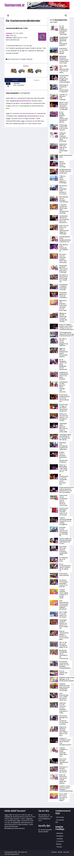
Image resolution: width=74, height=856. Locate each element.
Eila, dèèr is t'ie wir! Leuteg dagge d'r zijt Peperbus (63, 342)
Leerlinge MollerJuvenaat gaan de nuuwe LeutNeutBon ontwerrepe (64, 687)
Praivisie (54, 852)
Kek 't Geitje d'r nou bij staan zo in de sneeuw (63, 614)
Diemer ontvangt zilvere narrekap (62, 164)
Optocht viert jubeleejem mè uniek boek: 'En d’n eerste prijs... (63, 511)
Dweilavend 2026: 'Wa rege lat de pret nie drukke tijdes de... (63, 148)
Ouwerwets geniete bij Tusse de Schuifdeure (63, 295)
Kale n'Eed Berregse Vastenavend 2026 (63, 761)
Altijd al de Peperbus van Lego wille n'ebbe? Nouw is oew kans (63, 731)
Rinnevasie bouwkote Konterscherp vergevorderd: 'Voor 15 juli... (64, 60)
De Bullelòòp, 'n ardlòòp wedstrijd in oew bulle (63, 287)
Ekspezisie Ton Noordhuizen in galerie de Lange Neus (63, 446)
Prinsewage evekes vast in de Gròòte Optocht (63, 127)
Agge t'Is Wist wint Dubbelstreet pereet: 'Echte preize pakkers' (63, 352)
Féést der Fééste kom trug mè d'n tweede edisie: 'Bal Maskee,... (63, 779)
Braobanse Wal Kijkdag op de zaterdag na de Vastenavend (63, 654)
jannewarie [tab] (15, 80)
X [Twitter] (59, 841)
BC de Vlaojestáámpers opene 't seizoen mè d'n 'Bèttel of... (65, 567)
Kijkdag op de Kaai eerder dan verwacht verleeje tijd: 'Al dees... (63, 317)
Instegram (59, 836)
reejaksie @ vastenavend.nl (15, 828)
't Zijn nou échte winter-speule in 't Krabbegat (63, 179)
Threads (59, 847)
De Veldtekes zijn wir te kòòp (63, 559)
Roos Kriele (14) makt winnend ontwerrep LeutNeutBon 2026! (63, 551)
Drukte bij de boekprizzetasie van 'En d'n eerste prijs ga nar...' (64, 398)
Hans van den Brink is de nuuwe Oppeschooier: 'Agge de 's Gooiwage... (64, 230)
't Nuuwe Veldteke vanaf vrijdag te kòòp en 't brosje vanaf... (63, 594)
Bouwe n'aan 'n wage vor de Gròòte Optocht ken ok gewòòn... (63, 408)
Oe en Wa (66, 852)
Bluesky (58, 844)
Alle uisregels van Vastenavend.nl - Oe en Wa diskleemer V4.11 (45, 818)
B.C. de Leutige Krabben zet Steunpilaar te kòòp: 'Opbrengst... (63, 30)
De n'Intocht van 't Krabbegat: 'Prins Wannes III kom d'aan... (63, 190)
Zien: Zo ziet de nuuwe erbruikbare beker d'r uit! (63, 645)
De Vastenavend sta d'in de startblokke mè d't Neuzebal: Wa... (63, 479)
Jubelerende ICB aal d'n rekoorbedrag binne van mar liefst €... (64, 219)
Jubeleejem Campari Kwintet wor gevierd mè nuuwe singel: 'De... (63, 624)
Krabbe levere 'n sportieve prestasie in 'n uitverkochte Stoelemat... (63, 457)
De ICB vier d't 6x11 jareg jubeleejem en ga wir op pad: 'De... (63, 583)
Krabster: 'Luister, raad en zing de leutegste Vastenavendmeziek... (66, 788)
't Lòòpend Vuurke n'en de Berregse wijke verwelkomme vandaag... (64, 209)
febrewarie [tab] (36, 80)
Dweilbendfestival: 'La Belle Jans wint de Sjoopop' (65, 171)
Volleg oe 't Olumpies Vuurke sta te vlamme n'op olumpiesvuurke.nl (65, 741)
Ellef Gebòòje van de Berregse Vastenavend (63, 199)
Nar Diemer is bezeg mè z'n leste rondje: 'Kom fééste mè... (63, 278)
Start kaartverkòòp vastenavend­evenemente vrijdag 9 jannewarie (64, 605)
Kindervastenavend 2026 (65, 156)
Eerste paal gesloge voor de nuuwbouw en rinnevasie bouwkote (63, 720)
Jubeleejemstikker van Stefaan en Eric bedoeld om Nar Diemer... (65, 437)
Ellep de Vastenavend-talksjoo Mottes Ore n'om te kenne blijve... (64, 635)
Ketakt (60, 852)
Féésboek (59, 833)
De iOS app (60, 817)
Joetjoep (59, 839)
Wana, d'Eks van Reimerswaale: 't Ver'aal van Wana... (64, 69)
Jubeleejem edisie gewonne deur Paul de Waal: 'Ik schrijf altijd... (63, 428)
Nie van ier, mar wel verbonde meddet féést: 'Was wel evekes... (63, 258)
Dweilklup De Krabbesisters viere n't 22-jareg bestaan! (63, 376)
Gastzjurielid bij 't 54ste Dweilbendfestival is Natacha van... (65, 239)
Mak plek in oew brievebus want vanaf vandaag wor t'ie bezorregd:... (63, 305)
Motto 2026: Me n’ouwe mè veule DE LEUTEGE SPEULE (63, 797)
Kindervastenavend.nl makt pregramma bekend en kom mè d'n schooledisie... (66, 490)
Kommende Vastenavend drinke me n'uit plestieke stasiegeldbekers (65, 665)
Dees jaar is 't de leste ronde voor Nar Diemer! (63, 769)
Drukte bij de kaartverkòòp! (64, 574)
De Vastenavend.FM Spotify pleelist (45, 831)
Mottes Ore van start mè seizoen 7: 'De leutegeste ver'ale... (63, 417)
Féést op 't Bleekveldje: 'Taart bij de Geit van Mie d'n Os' (63, 468)
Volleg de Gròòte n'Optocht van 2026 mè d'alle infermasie (63, 137)
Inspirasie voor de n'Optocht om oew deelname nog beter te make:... (63, 708)
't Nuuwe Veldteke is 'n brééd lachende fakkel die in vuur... (63, 752)
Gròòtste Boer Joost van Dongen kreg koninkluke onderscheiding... (64, 79)
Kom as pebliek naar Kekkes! (63, 672)
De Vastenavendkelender (23, 21)
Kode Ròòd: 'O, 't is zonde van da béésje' (63, 51)
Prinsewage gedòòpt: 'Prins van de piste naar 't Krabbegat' (63, 269)
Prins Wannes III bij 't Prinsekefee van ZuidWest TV (63, 248)
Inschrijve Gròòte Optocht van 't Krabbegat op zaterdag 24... (63, 531)
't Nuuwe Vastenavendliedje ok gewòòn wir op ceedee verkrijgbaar (65, 521)
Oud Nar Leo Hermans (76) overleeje (63, 97)
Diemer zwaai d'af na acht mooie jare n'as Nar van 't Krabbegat (63, 106)
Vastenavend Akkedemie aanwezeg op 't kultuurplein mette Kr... (63, 41)
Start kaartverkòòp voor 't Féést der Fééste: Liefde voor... (63, 697)
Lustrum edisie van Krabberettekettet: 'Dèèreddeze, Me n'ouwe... (65, 541)
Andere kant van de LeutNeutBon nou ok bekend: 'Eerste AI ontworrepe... (63, 500)
